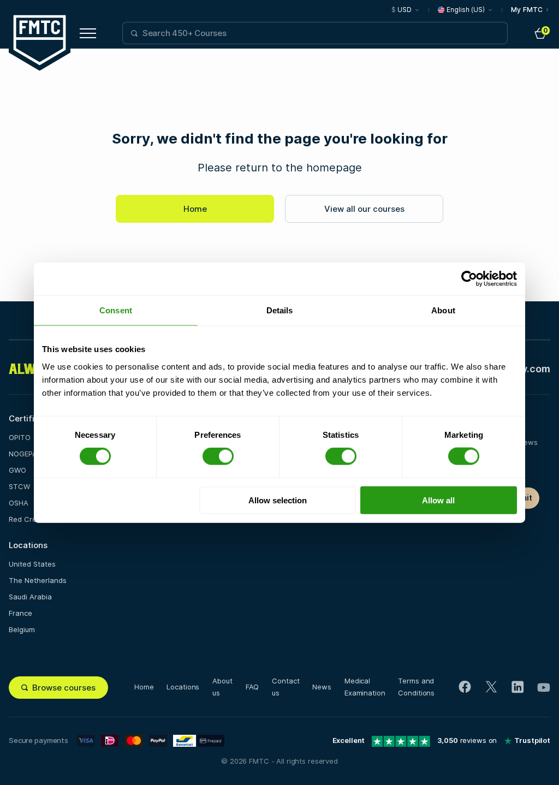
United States (32, 564)
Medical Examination (364, 686)
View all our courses (364, 209)
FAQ (252, 686)
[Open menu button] (88, 33)
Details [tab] (279, 310)
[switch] (218, 456)
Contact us (285, 686)
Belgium (22, 629)
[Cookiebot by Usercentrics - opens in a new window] (469, 279)
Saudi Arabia (30, 596)
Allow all (438, 499)
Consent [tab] (115, 310)
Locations (182, 686)
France (20, 613)
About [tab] (443, 310)
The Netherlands (38, 580)
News (321, 686)
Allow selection (277, 499)
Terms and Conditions (416, 686)
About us (222, 686)
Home (195, 209)
